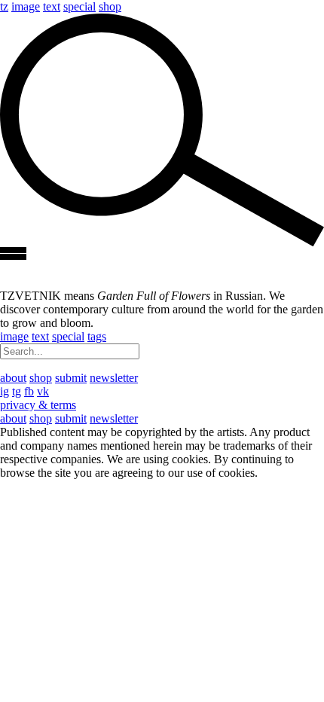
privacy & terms (38, 404)
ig (4, 391)
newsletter (114, 377)
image (25, 6)
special (79, 6)
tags (96, 336)
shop (110, 6)
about (13, 377)
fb (29, 391)
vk (43, 391)
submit (71, 377)
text (51, 6)
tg (16, 391)
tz (4, 6)
